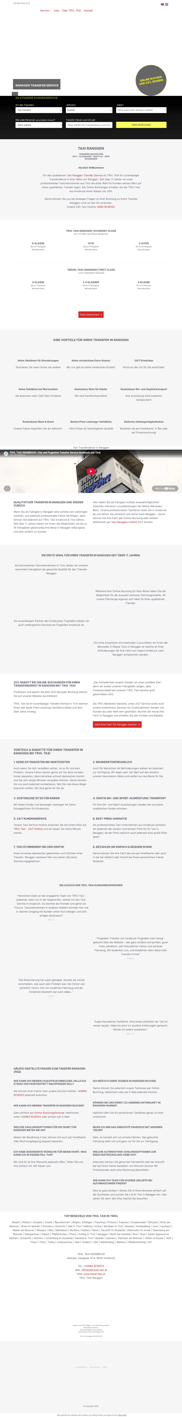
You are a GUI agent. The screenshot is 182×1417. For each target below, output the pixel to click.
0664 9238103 (106, 206)
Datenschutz (81, 1367)
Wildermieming (137, 1242)
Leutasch (165, 1226)
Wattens (121, 1242)
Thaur (33, 1242)
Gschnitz (60, 1226)
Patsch (45, 1234)
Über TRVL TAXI (71, 10)
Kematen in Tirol (113, 1226)
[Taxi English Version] (162, 4)
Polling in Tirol (86, 1234)
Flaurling (100, 1222)
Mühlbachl (61, 1230)
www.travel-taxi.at (94, 1273)
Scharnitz (25, 1238)
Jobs (56, 10)
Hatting (87, 1226)
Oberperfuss (32, 1234)
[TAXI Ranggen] (91, 1301)
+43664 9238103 (31, 1116)
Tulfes (51, 1242)
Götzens (153, 1222)
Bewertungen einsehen (90, 1327)
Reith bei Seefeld (120, 1234)
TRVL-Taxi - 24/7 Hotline (28, 828)
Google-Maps (82, 1332)
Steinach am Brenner (130, 1238)
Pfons (72, 1234)
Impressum (95, 1367)
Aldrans (26, 1222)
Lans (155, 1226)
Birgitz (76, 1222)
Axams (48, 1222)
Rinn (135, 1234)
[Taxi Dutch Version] (166, 4)
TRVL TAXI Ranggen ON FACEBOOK (91, 1336)
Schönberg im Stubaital (59, 1238)
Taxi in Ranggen (146, 1194)
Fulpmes (124, 1222)
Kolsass (129, 1226)
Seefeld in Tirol (84, 1238)
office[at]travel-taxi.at (94, 1269)
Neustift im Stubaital (113, 1230)
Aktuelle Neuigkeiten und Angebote (91, 1330)
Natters (85, 1230)
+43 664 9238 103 (21, 3)
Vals (77, 1242)
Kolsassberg (143, 1226)
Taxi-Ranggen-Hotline (124, 522)
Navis (95, 1230)
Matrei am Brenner (23, 1230)
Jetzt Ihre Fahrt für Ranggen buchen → (117, 724)
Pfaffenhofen (59, 1234)
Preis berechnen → (91, 314)
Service (45, 10)
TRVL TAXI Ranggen (91, 1277)
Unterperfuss (64, 1242)
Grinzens (47, 1226)
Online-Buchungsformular (49, 1112)
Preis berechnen (141, 125)
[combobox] (141, 110)
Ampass (37, 1222)
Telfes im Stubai (154, 1238)
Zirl (150, 1242)
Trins (42, 1242)
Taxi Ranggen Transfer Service (85, 175)
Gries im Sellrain (30, 1226)
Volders (86, 1242)
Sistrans (111, 1238)
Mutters (74, 1230)
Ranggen (103, 1234)
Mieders (41, 1230)
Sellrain (99, 1238)
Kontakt (88, 10)
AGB (104, 1367)
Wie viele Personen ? (35, 120)
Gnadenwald (138, 1222)
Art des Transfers (24, 105)
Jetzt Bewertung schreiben (100, 1325)
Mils (50, 1230)
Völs (95, 1242)
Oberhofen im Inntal (138, 1230)
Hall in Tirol (74, 1226)
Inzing (97, 1226)
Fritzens (112, 1222)
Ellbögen (87, 1222)
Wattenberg (107, 1242)
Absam (16, 1222)
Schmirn (38, 1238)
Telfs (168, 1238)
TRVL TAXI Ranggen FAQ (96, 1332)
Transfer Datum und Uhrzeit (80, 120)
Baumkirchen (62, 1222)
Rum (143, 1234)
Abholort (71, 105)
